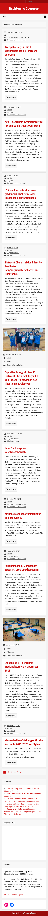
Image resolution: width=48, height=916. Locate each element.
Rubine (33, 913)
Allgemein (11, 112)
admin (9, 35)
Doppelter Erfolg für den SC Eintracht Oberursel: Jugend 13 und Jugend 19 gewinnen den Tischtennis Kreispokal (23, 811)
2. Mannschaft (24, 37)
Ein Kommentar (13, 441)
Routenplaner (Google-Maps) (15, 895)
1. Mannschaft (12, 37)
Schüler (16, 253)
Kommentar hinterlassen (16, 40)
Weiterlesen (11, 97)
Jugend (10, 181)
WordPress (24, 913)
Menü (4, 16)
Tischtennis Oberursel (24, 8)
